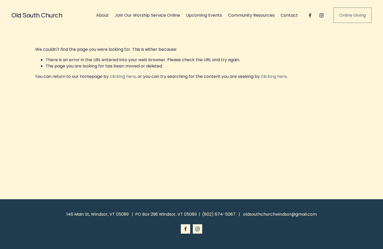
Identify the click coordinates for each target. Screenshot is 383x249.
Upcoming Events (204, 15)
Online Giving (352, 15)
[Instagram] (321, 15)
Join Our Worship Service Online (147, 15)
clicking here (123, 76)
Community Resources (251, 15)
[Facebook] (310, 15)
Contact (289, 15)
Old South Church (36, 15)
